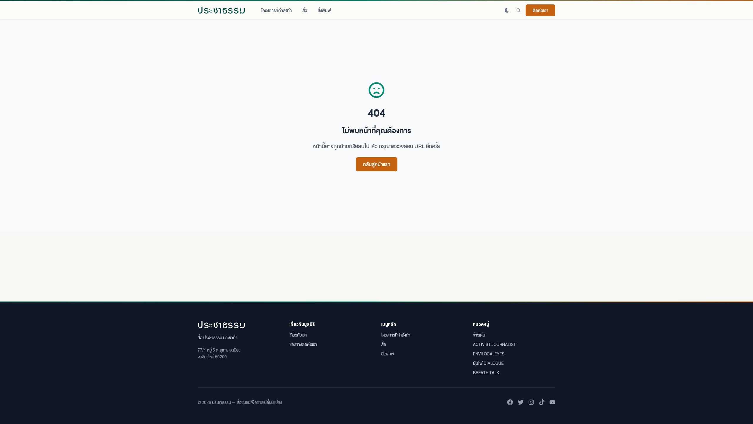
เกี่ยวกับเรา (298, 335)
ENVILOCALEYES (488, 354)
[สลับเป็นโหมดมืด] (507, 10)
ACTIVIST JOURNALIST (494, 344)
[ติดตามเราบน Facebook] (510, 402)
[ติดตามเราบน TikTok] (542, 402)
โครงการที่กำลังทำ (276, 10)
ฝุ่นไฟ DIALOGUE (488, 363)
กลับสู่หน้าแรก (376, 164)
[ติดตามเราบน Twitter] (521, 402)
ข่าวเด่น (479, 335)
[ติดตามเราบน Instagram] (531, 402)
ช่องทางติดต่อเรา (303, 344)
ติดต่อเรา (540, 10)
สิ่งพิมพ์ (324, 10)
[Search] (518, 10)
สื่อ (304, 10)
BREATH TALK (486, 372)
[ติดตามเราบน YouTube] (552, 402)
